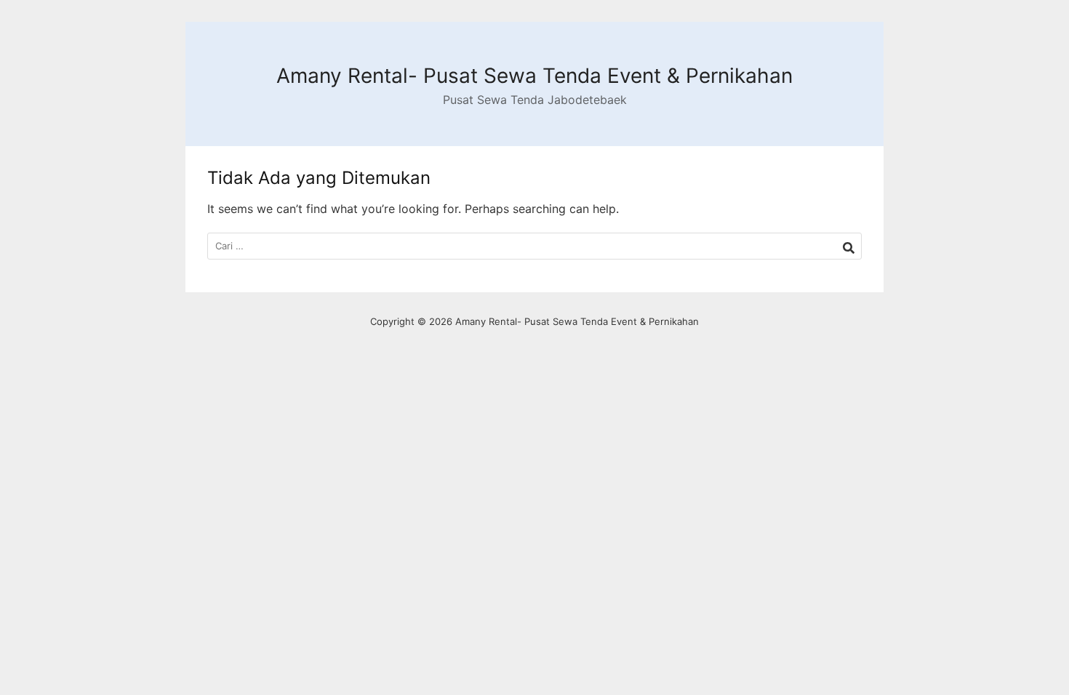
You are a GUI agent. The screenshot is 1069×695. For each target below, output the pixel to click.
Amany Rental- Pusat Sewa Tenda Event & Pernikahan (534, 75)
